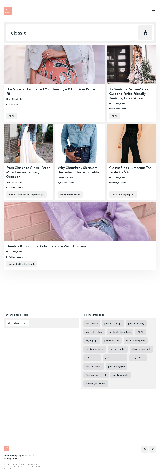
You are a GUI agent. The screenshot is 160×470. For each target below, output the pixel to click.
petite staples (117, 349)
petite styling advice (120, 332)
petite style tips (113, 323)
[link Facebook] (144, 449)
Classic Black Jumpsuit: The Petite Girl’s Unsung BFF (130, 169)
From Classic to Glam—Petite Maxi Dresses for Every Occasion (28, 172)
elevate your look (141, 349)
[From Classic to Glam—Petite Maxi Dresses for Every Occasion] (28, 162)
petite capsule (120, 374)
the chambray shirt (70, 194)
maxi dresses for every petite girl (26, 194)
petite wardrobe (94, 349)
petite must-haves (115, 357)
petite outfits (111, 340)
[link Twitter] (152, 449)
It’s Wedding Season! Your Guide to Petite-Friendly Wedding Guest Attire (128, 93)
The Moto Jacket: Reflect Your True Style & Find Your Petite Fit (50, 91)
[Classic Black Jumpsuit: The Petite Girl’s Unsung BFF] (131, 162)
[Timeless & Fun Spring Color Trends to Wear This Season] (80, 236)
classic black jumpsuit (123, 194)
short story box (94, 332)
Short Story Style (14, 99)
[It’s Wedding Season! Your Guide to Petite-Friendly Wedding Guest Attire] (131, 83)
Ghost (38, 466)
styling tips (92, 340)
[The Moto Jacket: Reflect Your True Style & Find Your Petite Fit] (54, 83)
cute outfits (92, 357)
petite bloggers (116, 366)
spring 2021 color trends (22, 264)
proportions (138, 357)
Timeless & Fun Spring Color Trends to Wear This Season (48, 246)
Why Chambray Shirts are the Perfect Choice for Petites (79, 169)
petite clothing (136, 323)
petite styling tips (135, 340)
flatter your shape (96, 383)
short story (92, 323)
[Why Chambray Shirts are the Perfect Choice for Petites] (80, 162)
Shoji (10, 468)
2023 (12, 115)
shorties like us (94, 366)
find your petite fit (96, 374)
